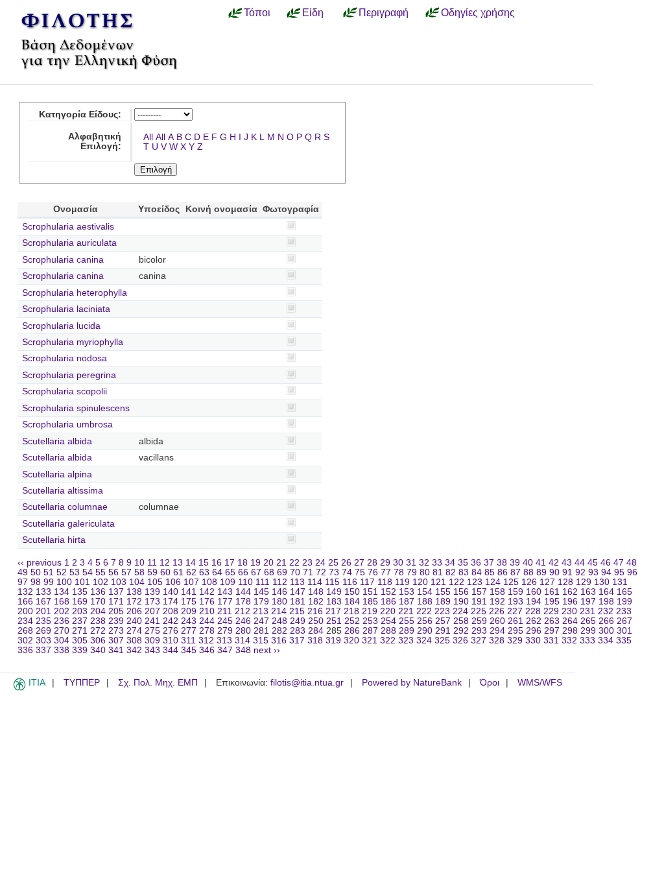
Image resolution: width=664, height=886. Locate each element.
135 (80, 592)
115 (332, 582)
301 (624, 631)
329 (515, 640)
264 (570, 621)
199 (624, 601)
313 (224, 640)
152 (388, 592)
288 (388, 631)
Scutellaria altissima (62, 491)
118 (384, 582)
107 (191, 582)
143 (225, 592)
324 (424, 640)
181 (297, 601)
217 (333, 611)
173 (152, 601)
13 (177, 563)
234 (25, 621)
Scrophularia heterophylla (74, 293)
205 (116, 611)
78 (399, 572)
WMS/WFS (539, 683)
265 (588, 621)
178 (243, 601)
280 (243, 631)
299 (588, 631)
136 (98, 592)
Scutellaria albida (57, 441)
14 (190, 563)
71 (308, 572)
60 (165, 572)
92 (580, 572)
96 (632, 572)
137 (116, 592)
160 (533, 592)
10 (139, 563)
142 (207, 592)
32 (424, 563)
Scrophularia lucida (61, 326)
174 (170, 601)
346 (207, 650)
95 (619, 572)
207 (152, 611)
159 (515, 592)
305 (80, 640)
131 (620, 582)
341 (116, 650)
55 (100, 572)
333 (587, 640)
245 (225, 621)
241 (152, 621)
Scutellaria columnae (65, 507)
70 (295, 572)
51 (48, 572)
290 (425, 631)
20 (268, 563)
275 (152, 631)
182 (316, 601)
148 (316, 592)
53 (74, 572)
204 (98, 611)
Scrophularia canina (63, 260)
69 (282, 572)
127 (547, 582)
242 (170, 621)
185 (370, 601)
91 (567, 572)
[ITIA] (19, 688)
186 (388, 601)
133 (43, 592)
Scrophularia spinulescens (76, 408)
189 (443, 601)
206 (134, 611)
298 (570, 631)
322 (388, 640)
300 (606, 631)
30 (398, 563)
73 (334, 572)
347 (225, 650)
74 (347, 572)
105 (155, 582)
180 (279, 601)
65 (230, 572)
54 (87, 572)
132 (25, 592)
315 (260, 640)
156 (461, 592)
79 (412, 572)
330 (533, 640)
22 (294, 563)
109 (227, 582)
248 (279, 621)
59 (152, 572)
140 (170, 592)
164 (606, 592)
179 (261, 601)
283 (297, 631)
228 (533, 611)
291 (443, 631)
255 (406, 621)
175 (188, 601)
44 (580, 563)
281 (261, 631)
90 (554, 572)
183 (334, 601)
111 (262, 582)
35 (463, 563)
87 (515, 572)
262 (533, 621)
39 (515, 563)
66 (243, 572)
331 (551, 640)
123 (474, 582)
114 (314, 582)
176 (207, 601)
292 (461, 631)
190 (461, 601)
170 (98, 601)
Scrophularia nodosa (64, 358)
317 (297, 640)
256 (425, 621)
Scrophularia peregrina (69, 375)
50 (35, 572)
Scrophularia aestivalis (68, 227)
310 (170, 640)
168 (61, 601)
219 (369, 611)
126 (529, 582)
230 (569, 611)
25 (333, 563)
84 (476, 572)
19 (255, 563)
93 (593, 572)
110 (245, 582)
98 (35, 582)
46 (605, 563)
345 (188, 650)
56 (113, 572)
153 (406, 592)
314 (242, 640)
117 (367, 582)
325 (442, 640)
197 (588, 601)
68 (269, 572)
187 (406, 601)
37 (489, 563)
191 (479, 601)
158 (497, 592)
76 (373, 572)
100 (64, 582)
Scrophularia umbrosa (67, 424)
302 (25, 640)
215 (297, 611)
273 (116, 631)
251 (334, 621)
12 (165, 563)
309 (152, 640)
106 (173, 582)
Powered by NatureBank (412, 683)
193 (515, 601)
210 (207, 611)
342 (134, 650)
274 (134, 631)
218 (351, 611)
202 (61, 611)
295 (515, 631)
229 (551, 611)
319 (333, 640)
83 (463, 572)
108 (209, 582)
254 (388, 621)
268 (25, 631)
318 (315, 640)
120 (420, 582)
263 (552, 621)
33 (437, 563)
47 (618, 563)
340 (98, 650)
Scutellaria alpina (57, 474)
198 (606, 601)
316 (279, 640)
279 (225, 631)
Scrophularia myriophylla (72, 342)
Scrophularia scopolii (64, 391)
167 (43, 601)
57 (126, 572)
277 (188, 631)
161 (552, 592)
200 (25, 611)
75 (360, 572)
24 (320, 563)
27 (359, 563)
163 (588, 592)
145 (261, 592)
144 (243, 592)
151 (370, 592)
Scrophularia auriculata (69, 243)
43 (567, 563)
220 (388, 611)
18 (242, 563)
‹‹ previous (40, 563)
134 (61, 592)
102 (100, 582)
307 (116, 640)
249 (297, 621)
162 (570, 592)
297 (552, 631)
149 (334, 592)
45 (592, 563)
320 (351, 640)
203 (80, 611)
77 (386, 572)
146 (279, 592)
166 (25, 601)
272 (98, 631)
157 (479, 592)
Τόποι (257, 12)
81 (438, 572)
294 (497, 631)
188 (425, 601)
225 (478, 611)
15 (203, 563)
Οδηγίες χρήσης (478, 12)
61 (178, 572)
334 (605, 640)
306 (98, 640)
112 (279, 582)
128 (565, 582)
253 (370, 621)
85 (489, 572)
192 (497, 601)
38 (502, 563)
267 (624, 621)
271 (80, 631)
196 (570, 601)
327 (478, 640)
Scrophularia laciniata (66, 309)
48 (631, 563)
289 (406, 631)
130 (602, 582)
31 (411, 563)
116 (349, 582)
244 (207, 621)
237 (80, 621)
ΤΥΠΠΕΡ (82, 683)
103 (118, 582)
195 (552, 601)
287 (370, 631)
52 (61, 572)
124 (493, 582)
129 (583, 582)
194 (533, 601)
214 (279, 611)
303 (43, 640)
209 (188, 611)
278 (207, 631)
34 (450, 563)
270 (61, 631)
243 (188, 621)
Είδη (313, 12)
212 (242, 611)
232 (605, 611)
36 (476, 563)
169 (80, 601)
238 (98, 621)
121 (438, 582)
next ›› (267, 650)
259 (479, 621)
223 (442, 611)
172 (134, 601)
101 (82, 582)
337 (43, 650)
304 (61, 640)
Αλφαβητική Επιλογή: (94, 141)
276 (170, 631)
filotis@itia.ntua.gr (307, 683)
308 (134, 640)
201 (43, 611)
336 (25, 650)
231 (587, 611)
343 (152, 650)
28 (372, 563)
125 (511, 582)
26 (346, 563)
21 (281, 563)
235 (43, 621)
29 (385, 563)
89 (541, 572)
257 (443, 621)
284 (316, 631)
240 (134, 621)
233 (624, 611)
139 (152, 592)
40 (528, 563)
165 (624, 592)
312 (206, 640)
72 (321, 572)
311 (188, 640)
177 (225, 601)
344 (170, 650)
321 (369, 640)
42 (554, 563)
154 (425, 592)
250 (316, 621)
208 (170, 611)
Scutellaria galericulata (68, 524)
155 (443, 592)
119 (402, 582)
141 (188, 592)
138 (134, 592)
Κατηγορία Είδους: (80, 114)
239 (116, 621)
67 (256, 572)
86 (502, 572)
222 (424, 611)
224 (460, 611)
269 (43, 631)
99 (48, 582)
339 (80, 650)
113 (297, 582)
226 (496, 611)
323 (406, 640)
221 (406, 611)
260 (497, 621)
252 (352, 621)
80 (425, 572)
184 (352, 601)
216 (315, 611)
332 (569, 640)
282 (279, 631)
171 (116, 601)
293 (479, 631)
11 (152, 563)
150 (352, 592)
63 (204, 572)
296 (533, 631)
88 (528, 572)
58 (139, 572)
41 (541, 563)
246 (243, 621)
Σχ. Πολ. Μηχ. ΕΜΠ (158, 683)
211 (224, 611)
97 (23, 582)
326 (460, 640)
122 (456, 582)
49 (23, 572)
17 (229, 563)
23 (307, 563)
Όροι (489, 683)
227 (515, 611)
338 (61, 650)
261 (515, 621)
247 (261, 621)
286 (352, 631)
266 (606, 621)
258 (461, 621)
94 (606, 572)
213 (260, 611)
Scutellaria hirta (54, 540)
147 (297, 592)
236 (61, 621)
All (148, 137)
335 (624, 640)
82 (450, 572)
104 (137, 582)
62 (191, 572)
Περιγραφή (384, 12)
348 (243, 650)
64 (217, 572)
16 (216, 563)
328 (496, 640)
